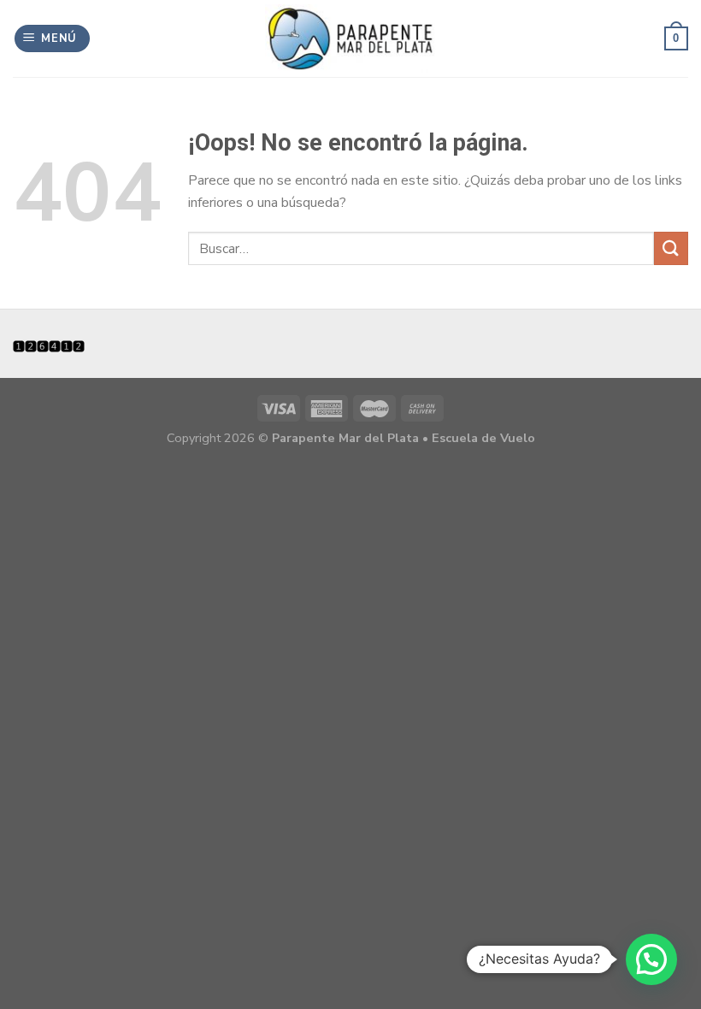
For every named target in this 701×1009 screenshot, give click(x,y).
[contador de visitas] (49, 345)
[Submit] (671, 248)
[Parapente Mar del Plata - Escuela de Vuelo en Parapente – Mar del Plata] (350, 38)
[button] (651, 959)
